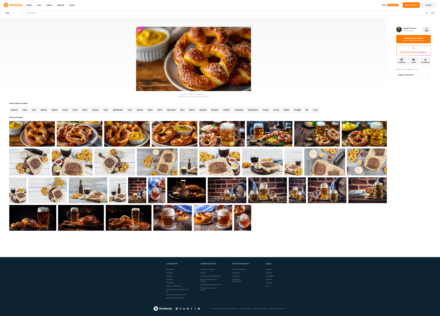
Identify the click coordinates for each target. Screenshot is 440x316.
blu (307, 110)
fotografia (239, 110)
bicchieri (214, 110)
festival (140, 110)
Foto (39, 5)
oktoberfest (118, 110)
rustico (44, 110)
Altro (268, 286)
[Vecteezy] (13, 5)
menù (160, 110)
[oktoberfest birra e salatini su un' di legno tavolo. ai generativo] (32, 218)
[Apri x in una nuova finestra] (195, 308)
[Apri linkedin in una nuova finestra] (184, 308)
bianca (192, 110)
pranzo (265, 110)
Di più (71, 5)
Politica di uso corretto (277, 309)
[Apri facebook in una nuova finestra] (177, 308)
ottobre (226, 110)
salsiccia (14, 110)
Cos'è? (416, 69)
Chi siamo (236, 276)
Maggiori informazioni (406, 75)
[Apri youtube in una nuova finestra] (199, 308)
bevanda (203, 110)
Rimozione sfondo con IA (175, 294)
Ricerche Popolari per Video (209, 289)
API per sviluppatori (174, 286)
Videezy (169, 276)
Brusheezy (170, 269)
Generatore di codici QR (175, 298)
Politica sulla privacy (260, 309)
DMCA (203, 273)
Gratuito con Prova (413, 39)
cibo (34, 110)
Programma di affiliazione (210, 276)
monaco (95, 110)
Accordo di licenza (208, 269)
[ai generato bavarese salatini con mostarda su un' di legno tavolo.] (32, 134)
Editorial (60, 5)
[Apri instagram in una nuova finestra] (180, 308)
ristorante (171, 110)
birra (182, 110)
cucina (276, 110)
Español (269, 273)
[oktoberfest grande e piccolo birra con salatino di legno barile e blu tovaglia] (137, 190)
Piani (384, 5)
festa (106, 110)
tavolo (65, 110)
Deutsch (269, 279)
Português (270, 276)
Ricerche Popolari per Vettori (209, 280)
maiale (286, 110)
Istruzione (170, 283)
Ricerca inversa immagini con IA (177, 290)
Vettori (29, 5)
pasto (25, 110)
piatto (84, 110)
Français (269, 283)
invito (150, 110)
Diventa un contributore (237, 280)
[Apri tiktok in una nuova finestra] (191, 308)
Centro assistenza (239, 269)
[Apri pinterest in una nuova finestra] (188, 308)
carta (315, 110)
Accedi (428, 5)
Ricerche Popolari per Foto (211, 285)
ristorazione (253, 110)
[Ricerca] (426, 12)
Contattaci (236, 273)
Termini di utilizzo (246, 309)
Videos (49, 5)
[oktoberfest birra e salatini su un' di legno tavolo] (81, 218)
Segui (427, 31)
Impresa (169, 279)
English (269, 269)
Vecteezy (169, 273)
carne (75, 110)
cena (130, 110)
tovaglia (297, 110)
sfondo (54, 110)
